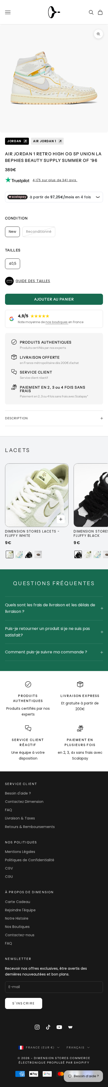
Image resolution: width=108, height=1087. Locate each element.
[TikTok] (48, 1027)
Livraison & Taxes (20, 818)
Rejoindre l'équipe (20, 910)
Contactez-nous (19, 935)
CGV (9, 868)
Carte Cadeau (17, 901)
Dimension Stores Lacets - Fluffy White (32, 534)
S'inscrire (23, 1003)
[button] (54, 281)
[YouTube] (59, 1027)
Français (76, 1047)
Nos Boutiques (17, 926)
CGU (9, 876)
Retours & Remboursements (30, 826)
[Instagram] (37, 1027)
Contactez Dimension (24, 801)
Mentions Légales (20, 851)
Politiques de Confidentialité (29, 860)
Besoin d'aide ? (18, 793)
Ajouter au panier (54, 299)
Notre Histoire (16, 918)
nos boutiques (56, 322)
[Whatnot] (70, 1027)
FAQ (8, 809)
